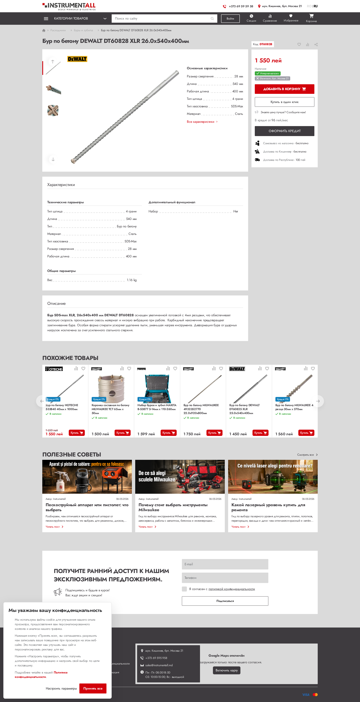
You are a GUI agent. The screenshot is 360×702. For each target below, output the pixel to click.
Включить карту (227, 670)
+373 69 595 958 (156, 658)
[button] (212, 18)
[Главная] (69, 5)
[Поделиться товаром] (316, 44)
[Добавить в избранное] (299, 44)
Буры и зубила (83, 30)
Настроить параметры (61, 688)
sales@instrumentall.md (159, 665)
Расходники (58, 30)
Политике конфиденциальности (41, 674)
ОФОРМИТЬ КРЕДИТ (285, 131)
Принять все (92, 688)
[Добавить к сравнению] (307, 44)
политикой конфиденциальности (232, 589)
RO (309, 6)
